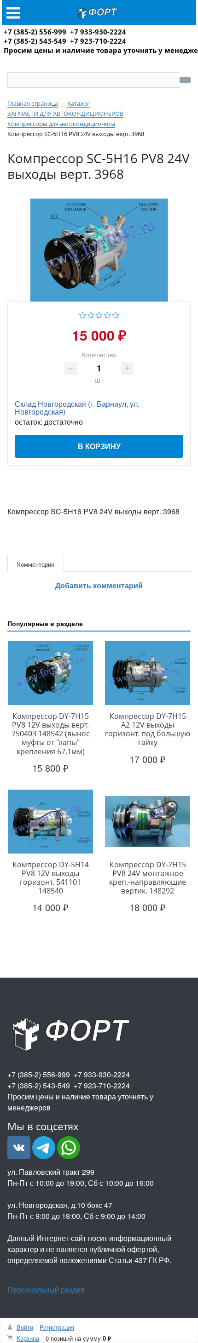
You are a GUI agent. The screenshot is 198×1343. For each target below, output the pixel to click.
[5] (115, 314)
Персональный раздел (45, 1289)
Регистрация (57, 1327)
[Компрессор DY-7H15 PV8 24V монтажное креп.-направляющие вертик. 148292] (147, 822)
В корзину (99, 446)
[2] (90, 314)
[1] (82, 314)
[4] (107, 314)
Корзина (28, 1338)
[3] (99, 314)
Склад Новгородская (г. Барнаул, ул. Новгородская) (77, 407)
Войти (25, 1327)
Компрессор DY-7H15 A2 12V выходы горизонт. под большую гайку (147, 729)
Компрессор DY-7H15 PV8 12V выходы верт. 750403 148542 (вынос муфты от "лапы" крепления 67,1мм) (51, 734)
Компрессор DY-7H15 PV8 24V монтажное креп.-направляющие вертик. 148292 (147, 877)
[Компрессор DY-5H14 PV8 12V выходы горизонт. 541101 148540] (50, 822)
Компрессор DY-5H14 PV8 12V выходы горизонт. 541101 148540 (50, 877)
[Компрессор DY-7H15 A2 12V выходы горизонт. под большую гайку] (147, 673)
